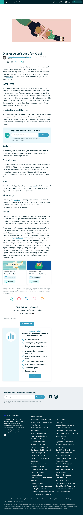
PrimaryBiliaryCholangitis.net (66, 458)
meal (35, 186)
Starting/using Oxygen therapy (36, 343)
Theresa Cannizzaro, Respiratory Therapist (20, 57)
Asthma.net (35, 431)
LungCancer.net (61, 419)
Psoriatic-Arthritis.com (64, 464)
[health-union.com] (11, 416)
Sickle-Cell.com (61, 472)
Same (41, 299)
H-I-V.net (34, 480)
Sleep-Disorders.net (63, 480)
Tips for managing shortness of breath (36, 347)
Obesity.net (60, 447)
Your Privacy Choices (53, 499)
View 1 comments (26, 313)
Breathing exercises (32, 339)
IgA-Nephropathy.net (39, 489)
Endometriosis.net (37, 467)
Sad (26, 299)
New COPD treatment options (35, 364)
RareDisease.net (62, 467)
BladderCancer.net (38, 442)
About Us (7, 499)
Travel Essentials (10, 274)
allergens (17, 200)
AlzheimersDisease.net (39, 428)
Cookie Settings (66, 499)
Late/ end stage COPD (33, 368)
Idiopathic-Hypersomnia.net (41, 486)
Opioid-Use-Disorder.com (65, 450)
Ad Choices (19, 501)
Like (10, 299)
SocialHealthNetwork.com (65, 483)
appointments (18, 238)
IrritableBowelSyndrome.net (41, 494)
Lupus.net (59, 422)
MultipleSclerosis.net (63, 439)
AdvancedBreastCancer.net (41, 419)
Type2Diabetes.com (63, 492)
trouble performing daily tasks (17, 169)
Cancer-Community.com (40, 447)
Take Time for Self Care (37, 274)
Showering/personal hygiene (35, 361)
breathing (9, 77)
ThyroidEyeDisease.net (64, 489)
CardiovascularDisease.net (41, 450)
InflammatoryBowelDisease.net (42, 492)
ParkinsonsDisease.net (64, 453)
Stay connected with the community (20, 392)
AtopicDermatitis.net (38, 433)
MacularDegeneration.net (65, 425)
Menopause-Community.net (66, 431)
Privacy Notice (38, 401)
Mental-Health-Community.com (67, 433)
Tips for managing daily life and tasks (36, 357)
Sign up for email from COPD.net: (26, 130)
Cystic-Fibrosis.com (38, 464)
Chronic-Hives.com (38, 455)
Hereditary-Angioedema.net (41, 478)
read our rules (22, 310)
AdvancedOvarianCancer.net (41, 422)
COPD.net (34, 461)
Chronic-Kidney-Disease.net (41, 458)
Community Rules (9, 501)
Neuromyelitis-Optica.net (65, 444)
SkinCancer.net (61, 478)
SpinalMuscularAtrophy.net (65, 486)
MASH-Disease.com (63, 428)
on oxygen (9, 119)
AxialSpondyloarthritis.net (40, 439)
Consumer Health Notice (38, 499)
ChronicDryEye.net (38, 453)
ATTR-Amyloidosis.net (39, 436)
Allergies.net (35, 425)
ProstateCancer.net (63, 461)
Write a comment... (10, 318)
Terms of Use (20, 140)
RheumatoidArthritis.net (64, 469)
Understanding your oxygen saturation (34, 352)
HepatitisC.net (36, 475)
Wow (33, 299)
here (13, 293)
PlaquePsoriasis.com (63, 455)
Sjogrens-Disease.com (64, 475)
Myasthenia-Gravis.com (64, 442)
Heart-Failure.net (37, 472)
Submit (35, 376)
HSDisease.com (37, 483)
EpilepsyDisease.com (39, 469)
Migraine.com (61, 436)
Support (18, 299)
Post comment (27, 323)
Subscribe (77, 2)
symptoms (29, 100)
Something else (30, 371)
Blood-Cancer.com (38, 444)
